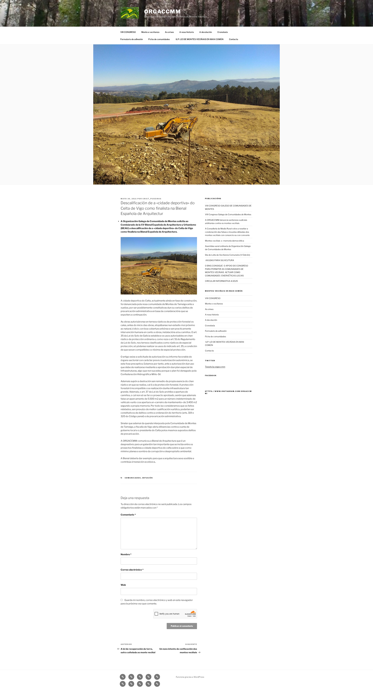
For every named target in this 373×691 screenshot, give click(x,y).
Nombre (126, 554)
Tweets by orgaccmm (215, 366)
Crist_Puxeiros (151, 199)
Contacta (233, 39)
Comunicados (133, 478)
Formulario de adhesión (131, 39)
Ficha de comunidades (159, 39)
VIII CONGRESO (128, 32)
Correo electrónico (132, 569)
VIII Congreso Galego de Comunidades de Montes (228, 214)
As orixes (169, 32)
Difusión (147, 478)
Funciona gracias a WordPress (190, 677)
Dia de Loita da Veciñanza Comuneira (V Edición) (227, 255)
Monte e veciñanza (150, 32)
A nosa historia (186, 32)
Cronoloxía (222, 32)
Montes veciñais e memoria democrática (224, 240)
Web (123, 585)
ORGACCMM (162, 11)
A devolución (205, 32)
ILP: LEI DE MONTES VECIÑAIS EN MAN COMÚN (199, 39)
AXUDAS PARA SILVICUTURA (219, 260)
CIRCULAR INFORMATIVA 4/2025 (221, 281)
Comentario (128, 514)
